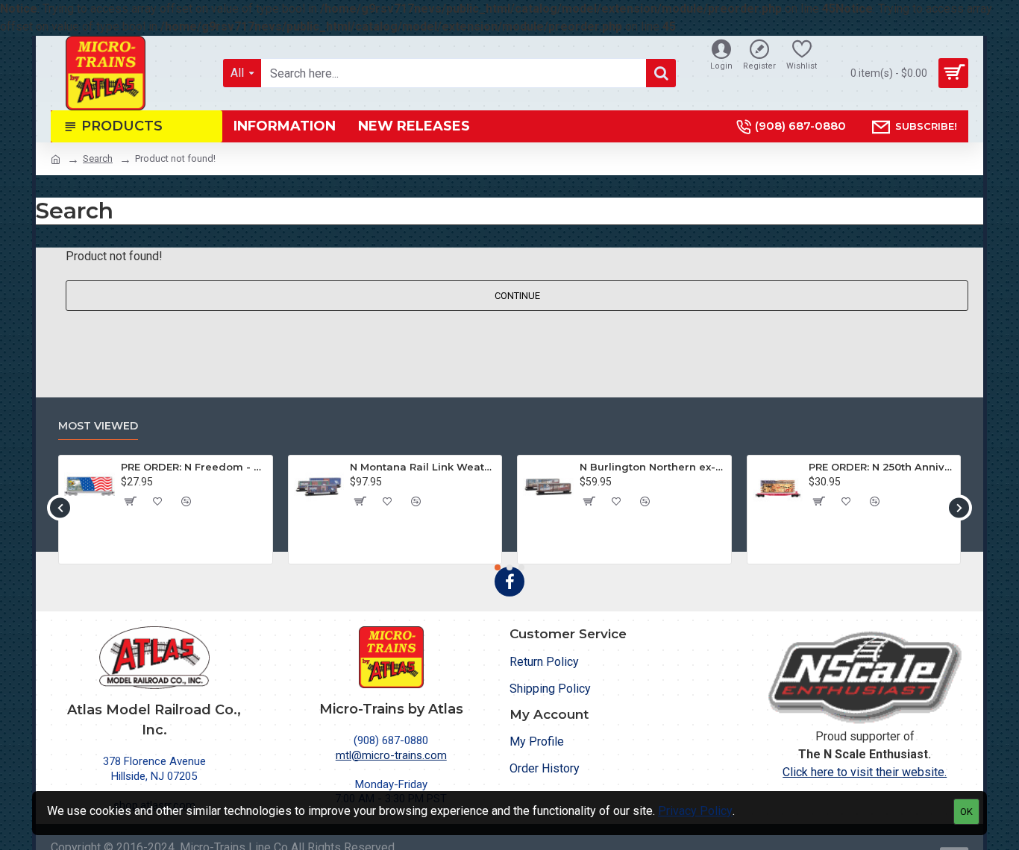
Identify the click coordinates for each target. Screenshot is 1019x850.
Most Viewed (98, 426)
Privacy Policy (695, 811)
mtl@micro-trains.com (391, 755)
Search (98, 158)
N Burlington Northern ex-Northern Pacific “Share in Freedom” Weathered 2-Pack (653, 467)
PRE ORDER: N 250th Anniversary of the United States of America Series (882, 467)
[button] (60, 507)
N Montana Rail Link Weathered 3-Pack (423, 467)
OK (966, 811)
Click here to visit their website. (865, 772)
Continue (517, 295)
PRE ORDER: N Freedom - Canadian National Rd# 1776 (194, 467)
